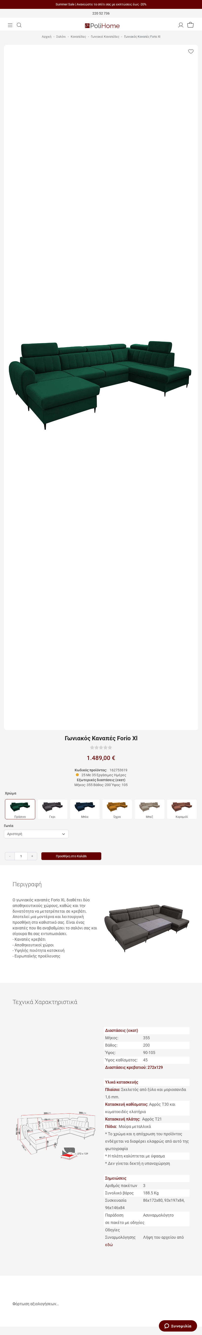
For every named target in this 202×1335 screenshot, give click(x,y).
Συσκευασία (115, 1200)
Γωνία (8, 826)
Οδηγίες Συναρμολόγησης (120, 1234)
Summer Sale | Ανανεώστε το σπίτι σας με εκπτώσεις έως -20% (101, 4)
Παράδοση (114, 1215)
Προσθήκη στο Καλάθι (71, 856)
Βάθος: (111, 1045)
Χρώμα (10, 793)
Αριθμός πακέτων (121, 1185)
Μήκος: (111, 1038)
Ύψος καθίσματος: (121, 1060)
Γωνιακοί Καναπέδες (105, 36)
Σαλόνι (61, 36)
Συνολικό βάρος (119, 1193)
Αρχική (46, 36)
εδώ (109, 1244)
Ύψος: (110, 1052)
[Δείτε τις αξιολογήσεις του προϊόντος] (101, 747)
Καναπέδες (78, 36)
